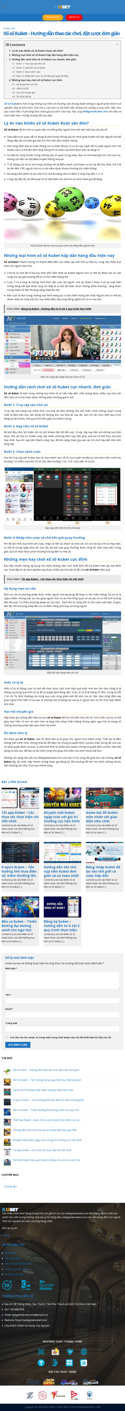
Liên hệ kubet (12, 1258)
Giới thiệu (10, 1253)
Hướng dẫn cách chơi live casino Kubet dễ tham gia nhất (45, 1130)
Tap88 (6, 1235)
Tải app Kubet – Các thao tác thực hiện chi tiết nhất (42, 1150)
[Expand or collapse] (117, 44)
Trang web (11, 1023)
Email (9, 1008)
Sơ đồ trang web (14, 1274)
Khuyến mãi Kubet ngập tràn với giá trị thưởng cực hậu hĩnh (47, 1140)
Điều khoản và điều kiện (18, 1263)
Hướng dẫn (9, 28)
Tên (8, 994)
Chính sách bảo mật (16, 1269)
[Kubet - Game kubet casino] (62, 7)
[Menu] (4, 7)
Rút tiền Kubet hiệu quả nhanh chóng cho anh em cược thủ (46, 1160)
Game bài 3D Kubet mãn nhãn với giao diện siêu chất (43, 1089)
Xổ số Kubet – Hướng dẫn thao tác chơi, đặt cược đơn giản (46, 1070)
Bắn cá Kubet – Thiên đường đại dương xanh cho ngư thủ (46, 1110)
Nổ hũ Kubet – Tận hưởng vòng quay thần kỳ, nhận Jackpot (47, 1080)
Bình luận (11, 968)
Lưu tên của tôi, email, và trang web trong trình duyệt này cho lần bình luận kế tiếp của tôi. (61, 1037)
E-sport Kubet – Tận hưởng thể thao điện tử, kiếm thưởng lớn (48, 1100)
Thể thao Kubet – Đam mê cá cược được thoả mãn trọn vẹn (46, 1120)
